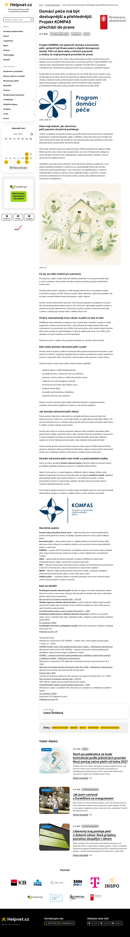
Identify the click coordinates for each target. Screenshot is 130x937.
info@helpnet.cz (68, 923)
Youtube (18, 219)
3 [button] (18, 162)
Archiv (6, 118)
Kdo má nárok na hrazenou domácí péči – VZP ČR (60, 599)
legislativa (73, 728)
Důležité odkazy (10, 104)
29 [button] (27, 158)
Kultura (6, 50)
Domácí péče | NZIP (47, 673)
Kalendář (7, 85)
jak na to (83, 728)
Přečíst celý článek (80, 778)
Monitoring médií (10, 81)
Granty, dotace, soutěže (14, 76)
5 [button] (26, 162)
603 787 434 (52, 923)
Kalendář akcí (18, 128)
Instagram (29, 219)
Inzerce (6, 90)
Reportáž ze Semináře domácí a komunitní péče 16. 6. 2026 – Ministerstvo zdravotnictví (75, 667)
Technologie (8, 55)
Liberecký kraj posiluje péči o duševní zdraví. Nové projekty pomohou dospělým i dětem (94, 835)
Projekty (7, 109)
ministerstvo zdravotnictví (110, 728)
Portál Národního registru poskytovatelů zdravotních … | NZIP (64, 611)
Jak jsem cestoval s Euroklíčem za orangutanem (93, 796)
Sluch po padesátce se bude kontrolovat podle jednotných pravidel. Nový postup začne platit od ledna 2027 (100, 757)
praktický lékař (93, 728)
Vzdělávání (8, 99)
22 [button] (27, 154)
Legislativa (8, 41)
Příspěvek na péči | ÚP (48, 631)
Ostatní (6, 59)
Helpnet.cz (21, 4)
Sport (5, 45)
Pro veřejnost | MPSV (48, 623)
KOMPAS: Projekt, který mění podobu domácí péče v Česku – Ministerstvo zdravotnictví (76, 646)
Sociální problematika (13, 31)
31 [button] (6, 162)
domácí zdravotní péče (60, 728)
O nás (5, 114)
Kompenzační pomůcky (13, 95)
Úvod (41, 5)
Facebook (6, 219)
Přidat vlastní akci (20, 168)
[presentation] (54, 759)
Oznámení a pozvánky (13, 71)
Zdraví (6, 36)
